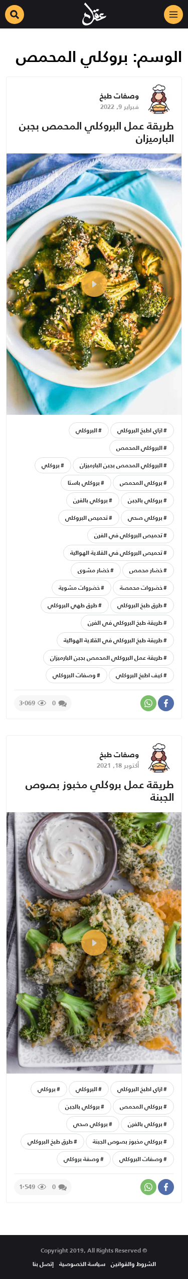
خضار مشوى (93, 570)
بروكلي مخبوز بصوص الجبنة (127, 1141)
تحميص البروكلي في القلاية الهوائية (116, 552)
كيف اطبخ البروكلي (139, 675)
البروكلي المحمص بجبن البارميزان (121, 465)
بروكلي (51, 465)
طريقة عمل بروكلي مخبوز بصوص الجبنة (100, 791)
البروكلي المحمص (139, 447)
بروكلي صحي (145, 517)
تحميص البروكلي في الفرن (128, 535)
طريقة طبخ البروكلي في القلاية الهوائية (113, 640)
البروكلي (86, 430)
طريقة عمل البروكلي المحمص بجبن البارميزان (96, 132)
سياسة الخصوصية (82, 1264)
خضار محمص (145, 570)
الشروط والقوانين (133, 1264)
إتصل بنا (43, 1264)
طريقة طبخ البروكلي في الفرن (125, 622)
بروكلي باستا (84, 482)
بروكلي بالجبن (145, 500)
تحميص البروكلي (86, 517)
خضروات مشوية (79, 587)
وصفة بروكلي (81, 1159)
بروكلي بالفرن (90, 500)
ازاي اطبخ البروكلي (139, 430)
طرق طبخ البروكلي (139, 605)
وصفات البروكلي (74, 675)
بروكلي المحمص (141, 482)
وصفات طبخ (119, 95)
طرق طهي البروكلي (72, 605)
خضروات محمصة (141, 587)
